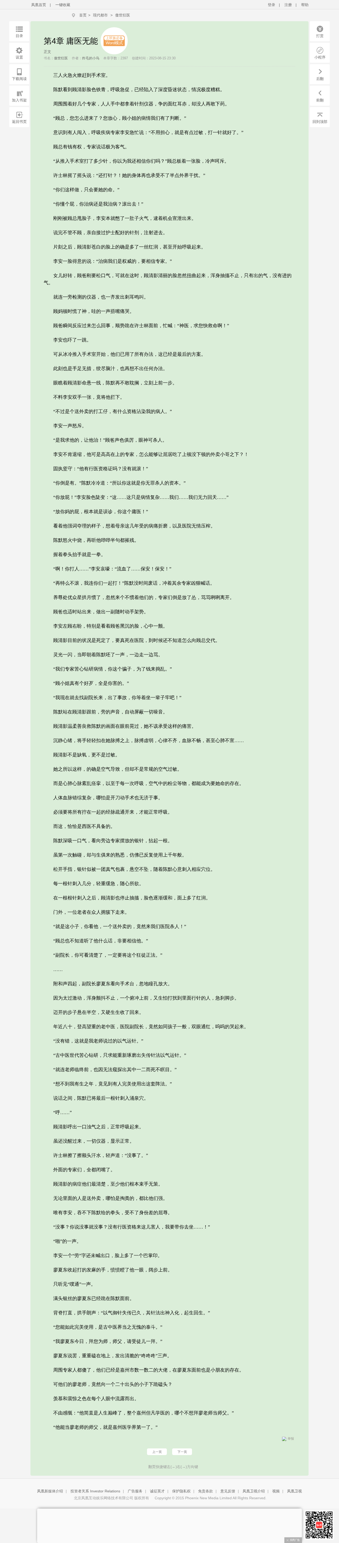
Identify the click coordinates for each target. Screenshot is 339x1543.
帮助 (305, 5)
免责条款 (205, 1491)
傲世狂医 (122, 15)
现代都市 (100, 15)
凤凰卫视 (294, 1491)
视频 (276, 1491)
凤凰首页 (38, 5)
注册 (288, 5)
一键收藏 (62, 5)
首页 (83, 15)
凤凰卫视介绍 (254, 1491)
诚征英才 (157, 1491)
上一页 (157, 1452)
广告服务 (135, 1491)
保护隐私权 (181, 1491)
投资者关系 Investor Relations (95, 1491)
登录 (271, 5)
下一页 (182, 1452)
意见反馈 (227, 1491)
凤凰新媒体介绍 (50, 1491)
